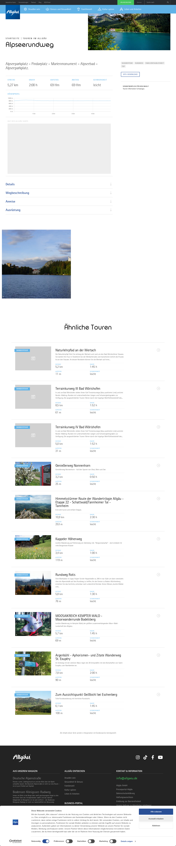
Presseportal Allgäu (124, 789)
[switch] (69, 841)
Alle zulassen (156, 812)
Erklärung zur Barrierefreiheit (128, 801)
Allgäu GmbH (121, 785)
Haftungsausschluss (124, 797)
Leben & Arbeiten (72, 794)
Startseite (13, 38)
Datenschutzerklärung (125, 793)
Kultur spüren (70, 790)
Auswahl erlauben (156, 819)
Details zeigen (127, 841)
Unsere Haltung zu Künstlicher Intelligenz (133, 805)
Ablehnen (156, 826)
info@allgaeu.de (126, 778)
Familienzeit (69, 786)
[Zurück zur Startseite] (13, 12)
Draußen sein (70, 778)
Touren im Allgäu (35, 38)
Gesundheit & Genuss (74, 782)
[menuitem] (31, 9)
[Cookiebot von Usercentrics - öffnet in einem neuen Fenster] (15, 841)
